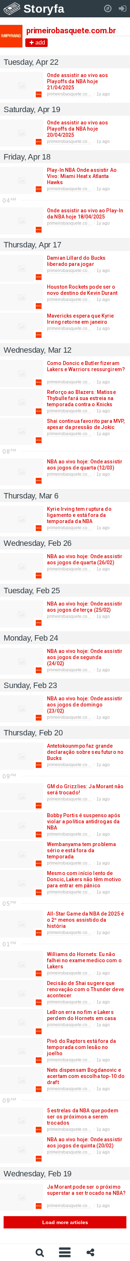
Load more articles (65, 1222)
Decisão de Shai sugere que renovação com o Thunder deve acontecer (85, 989)
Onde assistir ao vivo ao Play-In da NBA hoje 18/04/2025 (85, 214)
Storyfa (43, 8)
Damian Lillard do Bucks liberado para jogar (76, 261)
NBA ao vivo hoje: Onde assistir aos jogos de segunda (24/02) (84, 657)
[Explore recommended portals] (107, 8)
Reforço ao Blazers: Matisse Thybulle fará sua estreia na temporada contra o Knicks (81, 398)
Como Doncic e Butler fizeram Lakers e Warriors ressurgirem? (86, 366)
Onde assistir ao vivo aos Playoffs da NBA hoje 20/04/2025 (77, 129)
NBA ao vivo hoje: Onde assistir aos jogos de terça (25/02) (84, 607)
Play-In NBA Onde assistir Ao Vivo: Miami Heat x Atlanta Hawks (82, 176)
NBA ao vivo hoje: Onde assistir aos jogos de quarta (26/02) (84, 559)
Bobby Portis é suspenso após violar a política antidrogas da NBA (83, 821)
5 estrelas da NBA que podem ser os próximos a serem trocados (82, 1117)
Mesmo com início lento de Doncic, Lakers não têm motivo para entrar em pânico (84, 879)
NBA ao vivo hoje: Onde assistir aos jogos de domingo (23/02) (84, 705)
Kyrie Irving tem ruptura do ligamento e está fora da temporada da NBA (79, 515)
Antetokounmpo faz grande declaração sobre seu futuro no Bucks (85, 752)
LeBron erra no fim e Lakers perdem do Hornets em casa (81, 1015)
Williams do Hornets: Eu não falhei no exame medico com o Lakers (84, 960)
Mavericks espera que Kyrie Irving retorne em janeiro (80, 319)
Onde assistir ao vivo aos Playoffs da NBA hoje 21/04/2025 (77, 81)
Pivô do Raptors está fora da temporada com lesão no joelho (81, 1047)
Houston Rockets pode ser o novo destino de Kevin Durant (82, 290)
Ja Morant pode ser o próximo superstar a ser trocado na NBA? (86, 1190)
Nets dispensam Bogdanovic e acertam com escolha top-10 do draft (86, 1076)
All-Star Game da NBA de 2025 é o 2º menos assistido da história (85, 920)
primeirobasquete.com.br (71, 94)
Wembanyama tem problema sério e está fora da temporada (81, 850)
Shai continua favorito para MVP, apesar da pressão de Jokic (86, 424)
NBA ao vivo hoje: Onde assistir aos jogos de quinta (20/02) (84, 1143)
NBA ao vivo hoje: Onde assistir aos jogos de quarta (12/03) (84, 465)
